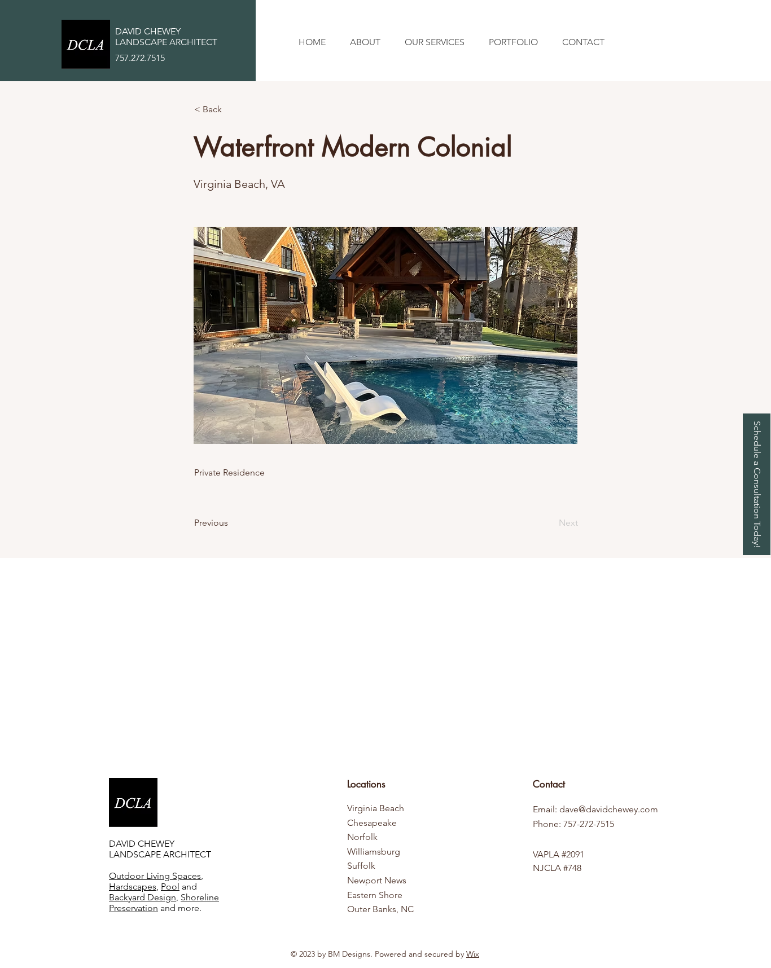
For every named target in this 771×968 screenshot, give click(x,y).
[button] (434, 42)
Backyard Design (142, 897)
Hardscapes (132, 886)
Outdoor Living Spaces (155, 875)
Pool (170, 886)
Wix (472, 954)
